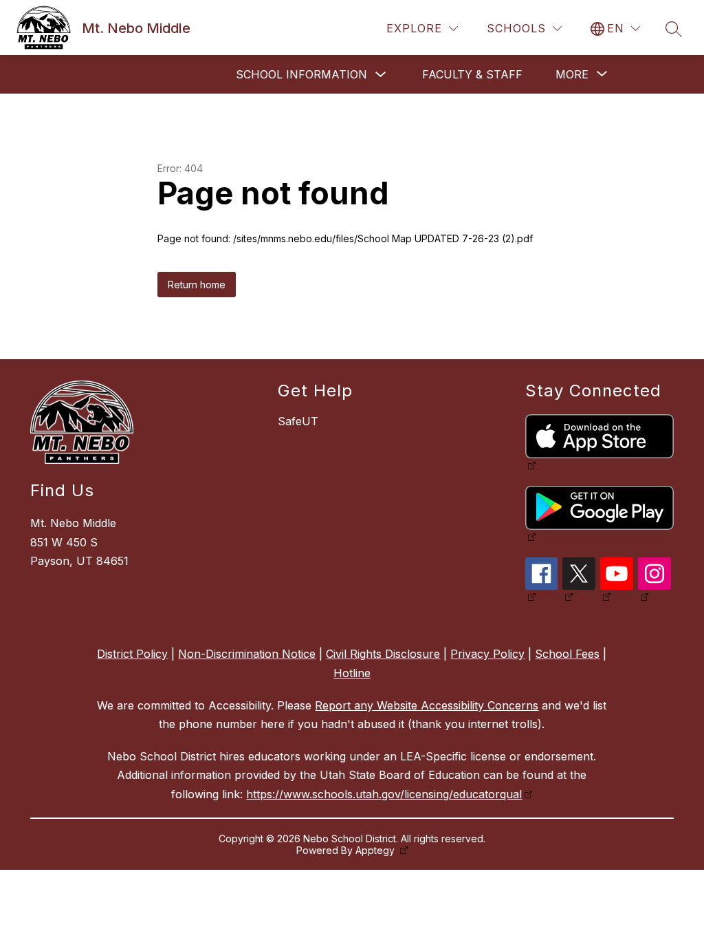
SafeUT (298, 421)
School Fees (567, 654)
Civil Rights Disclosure (383, 654)
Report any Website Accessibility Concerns (426, 705)
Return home (197, 284)
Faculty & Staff (472, 74)
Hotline (352, 673)
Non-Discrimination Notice (247, 654)
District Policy (132, 654)
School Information (301, 74)
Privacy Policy (487, 654)
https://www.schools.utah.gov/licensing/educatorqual (384, 794)
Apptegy (376, 850)
